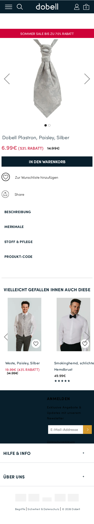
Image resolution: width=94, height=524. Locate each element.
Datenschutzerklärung (61, 441)
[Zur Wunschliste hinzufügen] (6, 177)
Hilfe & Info (17, 453)
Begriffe (20, 509)
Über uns (14, 477)
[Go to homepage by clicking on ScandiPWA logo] (47, 6)
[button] (47, 32)
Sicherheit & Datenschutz (43, 509)
